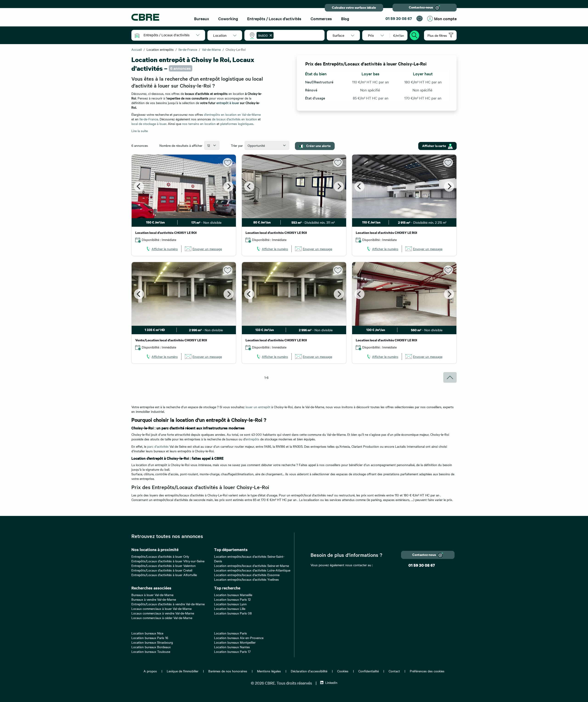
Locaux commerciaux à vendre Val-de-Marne (162, 613)
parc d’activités (158, 446)
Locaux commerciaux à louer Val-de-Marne (161, 608)
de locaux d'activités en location (234, 119)
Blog (345, 18)
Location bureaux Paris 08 (233, 613)
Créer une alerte (318, 145)
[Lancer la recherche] (414, 34)
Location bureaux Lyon (230, 604)
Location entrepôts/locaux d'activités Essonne (247, 574)
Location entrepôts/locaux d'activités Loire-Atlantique (252, 570)
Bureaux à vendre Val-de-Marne (153, 599)
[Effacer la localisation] (270, 35)
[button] (171, 35)
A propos (150, 671)
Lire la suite (139, 130)
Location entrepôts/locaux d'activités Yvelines (246, 579)
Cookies (342, 671)
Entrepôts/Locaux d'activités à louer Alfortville (164, 574)
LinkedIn (331, 682)
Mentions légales (269, 671)
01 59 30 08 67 (398, 18)
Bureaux (201, 18)
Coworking (228, 18)
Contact (394, 671)
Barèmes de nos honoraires (227, 671)
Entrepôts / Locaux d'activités (274, 18)
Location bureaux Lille (229, 608)
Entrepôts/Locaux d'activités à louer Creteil (161, 570)
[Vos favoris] (419, 18)
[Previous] (139, 186)
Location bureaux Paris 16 (149, 637)
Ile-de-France (148, 119)
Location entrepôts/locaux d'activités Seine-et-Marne (251, 565)
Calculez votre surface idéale (354, 7)
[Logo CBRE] (158, 17)
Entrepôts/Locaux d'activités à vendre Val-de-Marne (168, 604)
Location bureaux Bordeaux (151, 647)
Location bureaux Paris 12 (232, 599)
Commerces (321, 18)
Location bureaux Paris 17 (232, 651)
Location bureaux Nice (147, 633)
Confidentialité (368, 671)
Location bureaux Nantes (232, 647)
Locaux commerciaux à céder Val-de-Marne (161, 617)
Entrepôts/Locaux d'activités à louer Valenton (163, 565)
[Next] (228, 186)
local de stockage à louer (148, 123)
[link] (162, 248)
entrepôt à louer (227, 102)
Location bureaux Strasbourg (152, 642)
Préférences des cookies (427, 671)
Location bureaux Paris (230, 633)
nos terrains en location (199, 123)
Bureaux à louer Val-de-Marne (152, 594)
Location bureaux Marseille (233, 594)
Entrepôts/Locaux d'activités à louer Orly (160, 556)
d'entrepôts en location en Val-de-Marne (232, 114)
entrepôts (252, 439)
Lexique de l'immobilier (182, 671)
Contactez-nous (421, 7)
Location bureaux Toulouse (150, 651)
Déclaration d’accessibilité (309, 671)
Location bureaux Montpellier (235, 642)
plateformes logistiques (236, 123)
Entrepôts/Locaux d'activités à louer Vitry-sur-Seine (167, 561)
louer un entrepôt (258, 407)
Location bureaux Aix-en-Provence (238, 637)
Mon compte (445, 18)
